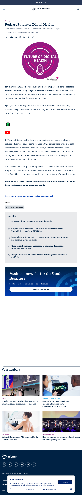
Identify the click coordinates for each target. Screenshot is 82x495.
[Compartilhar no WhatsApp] (24, 37)
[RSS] (33, 464)
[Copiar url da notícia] (7, 37)
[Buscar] (77, 9)
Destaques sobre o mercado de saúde (16, 21)
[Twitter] (16, 464)
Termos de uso (7, 484)
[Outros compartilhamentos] (33, 37)
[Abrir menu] (4, 9)
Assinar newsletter (41, 289)
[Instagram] (4, 464)
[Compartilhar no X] (20, 37)
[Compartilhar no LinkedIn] (16, 37)
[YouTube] (28, 464)
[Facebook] (10, 464)
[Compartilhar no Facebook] (28, 37)
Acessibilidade (7, 481)
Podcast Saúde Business (15, 207)
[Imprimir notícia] (11, 37)
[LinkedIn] (22, 464)
